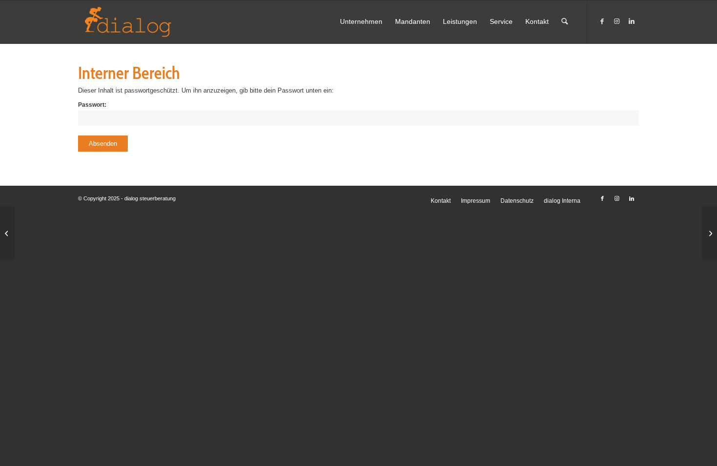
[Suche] (564, 21)
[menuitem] (361, 21)
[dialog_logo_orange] (139, 21)
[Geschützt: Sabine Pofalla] (7, 233)
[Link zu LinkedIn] (631, 21)
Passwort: (92, 104)
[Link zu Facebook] (602, 21)
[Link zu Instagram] (617, 21)
